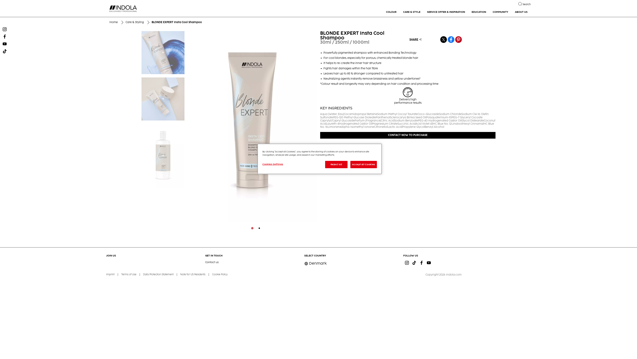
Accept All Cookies (363, 164)
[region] (319, 159)
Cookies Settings (272, 164)
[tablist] (252, 228)
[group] (252, 132)
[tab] (252, 228)
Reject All (336, 164)
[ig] (407, 263)
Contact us (212, 262)
